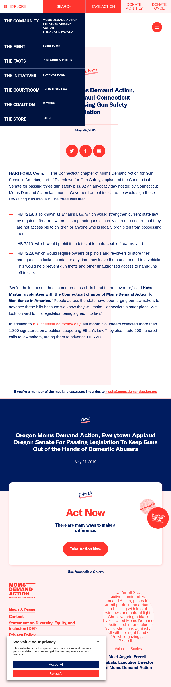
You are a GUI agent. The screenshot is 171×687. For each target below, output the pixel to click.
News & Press (22, 610)
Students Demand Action (57, 26)
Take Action (103, 6)
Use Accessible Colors (86, 572)
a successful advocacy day (57, 324)
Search (64, 6)
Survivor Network (58, 32)
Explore (17, 6)
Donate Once (159, 6)
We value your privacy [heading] (34, 642)
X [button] (98, 640)
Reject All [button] (56, 673)
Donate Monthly (134, 6)
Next (85, 419)
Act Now (85, 512)
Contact (16, 616)
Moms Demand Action (60, 20)
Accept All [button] (56, 664)
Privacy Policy (22, 635)
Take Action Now (86, 549)
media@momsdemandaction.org (131, 391)
